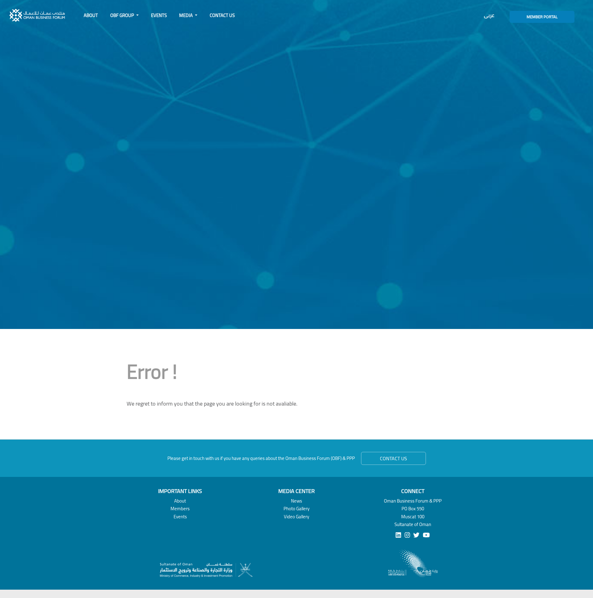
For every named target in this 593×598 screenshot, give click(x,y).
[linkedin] (398, 535)
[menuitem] (91, 15)
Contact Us (222, 15)
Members (180, 508)
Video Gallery (296, 516)
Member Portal (542, 16)
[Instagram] (407, 535)
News (296, 500)
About (91, 15)
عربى (489, 15)
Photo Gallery (296, 508)
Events (159, 15)
